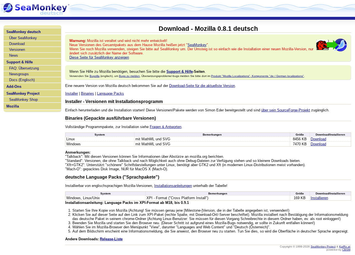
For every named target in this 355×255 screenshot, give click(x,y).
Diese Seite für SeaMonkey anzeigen (99, 57)
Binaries (87, 93)
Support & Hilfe (19, 62)
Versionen (17, 50)
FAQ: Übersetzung (24, 68)
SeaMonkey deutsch (23, 32)
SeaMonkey (197, 45)
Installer (71, 93)
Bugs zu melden (129, 76)
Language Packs (110, 93)
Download (17, 44)
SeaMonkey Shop (23, 100)
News (13, 55)
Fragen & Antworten (165, 127)
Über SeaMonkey (23, 38)
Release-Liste (111, 239)
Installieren (319, 198)
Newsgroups (19, 74)
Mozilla (12, 106)
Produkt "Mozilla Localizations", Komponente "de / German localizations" (257, 76)
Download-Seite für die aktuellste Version (202, 86)
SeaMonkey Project (22, 93)
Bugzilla (95, 76)
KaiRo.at (344, 246)
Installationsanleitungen (173, 186)
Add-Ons (13, 86)
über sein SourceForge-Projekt (285, 110)
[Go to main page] (36, 14)
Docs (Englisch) (22, 80)
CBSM (346, 249)
